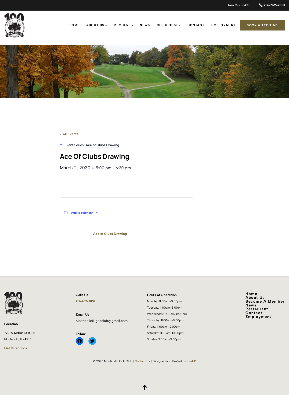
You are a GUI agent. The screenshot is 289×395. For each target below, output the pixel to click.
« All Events (69, 134)
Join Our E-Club (239, 5)
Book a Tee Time (262, 25)
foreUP (191, 361)
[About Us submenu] (106, 25)
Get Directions (15, 348)
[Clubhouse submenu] (179, 25)
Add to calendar (82, 213)
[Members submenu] (132, 25)
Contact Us (142, 361)
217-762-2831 (274, 5)
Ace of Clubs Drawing (109, 234)
